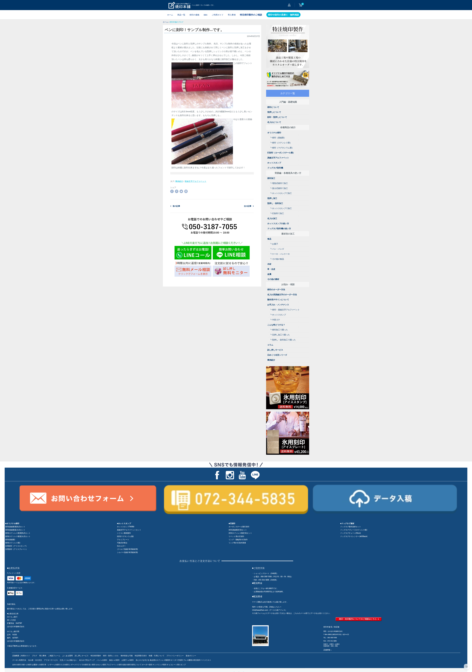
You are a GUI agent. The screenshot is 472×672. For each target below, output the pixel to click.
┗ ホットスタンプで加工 (281, 193)
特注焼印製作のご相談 (251, 14)
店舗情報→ (327, 650)
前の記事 (176, 206)
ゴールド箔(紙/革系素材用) (127, 549)
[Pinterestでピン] (176, 191)
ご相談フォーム (54, 656)
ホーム (170, 15)
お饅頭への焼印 (38, 665)
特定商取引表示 (141, 656)
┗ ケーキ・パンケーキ (280, 254)
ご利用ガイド (217, 15)
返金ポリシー (191, 656)
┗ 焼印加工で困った (279, 329)
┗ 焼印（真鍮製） (278, 137)
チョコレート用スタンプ (176, 665)
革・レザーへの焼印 (52, 665)
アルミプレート (123, 539)
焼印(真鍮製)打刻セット (238, 530)
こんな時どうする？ (276, 325)
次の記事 (247, 206)
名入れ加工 (272, 218)
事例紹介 (179, 181)
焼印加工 (271, 178)
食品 (269, 239)
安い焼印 (91, 665)
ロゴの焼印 (64, 665)
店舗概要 (15, 656)
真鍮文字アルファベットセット (129, 530)
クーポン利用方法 (19, 660)
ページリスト (206, 660)
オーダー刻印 (147, 665)
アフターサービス (51, 660)
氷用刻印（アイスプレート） (16, 549)
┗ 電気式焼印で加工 (279, 183)
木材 (269, 264)
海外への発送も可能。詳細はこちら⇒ (266, 607)
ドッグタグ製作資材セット (350, 527)
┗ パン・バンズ (277, 249)
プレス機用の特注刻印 (191, 660)
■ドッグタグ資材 (347, 523)
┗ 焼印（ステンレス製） (281, 142)
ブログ (34, 656)
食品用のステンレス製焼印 (160, 660)
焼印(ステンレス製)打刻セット (240, 533)
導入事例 (232, 15)
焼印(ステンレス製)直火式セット (17, 536)
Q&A (205, 15)
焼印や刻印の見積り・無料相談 (283, 14)
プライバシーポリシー (175, 656)
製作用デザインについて (278, 299)
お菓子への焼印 (128, 660)
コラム (270, 345)
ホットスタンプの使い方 (278, 223)
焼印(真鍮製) (10, 539)
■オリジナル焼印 (12, 523)
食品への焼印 (114, 660)
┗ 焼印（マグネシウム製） (282, 147)
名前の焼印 (126, 665)
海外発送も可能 (127, 656)
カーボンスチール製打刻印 (239, 527)
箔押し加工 (272, 198)
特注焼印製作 (96, 656)
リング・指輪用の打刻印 (238, 539)
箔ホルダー (121, 546)
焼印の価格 (194, 15)
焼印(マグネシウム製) (125, 536)
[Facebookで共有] (172, 191)
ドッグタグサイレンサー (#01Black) (353, 536)
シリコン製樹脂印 (124, 533)
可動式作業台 (122, 543)
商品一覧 (181, 15)
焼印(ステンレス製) (12, 543)
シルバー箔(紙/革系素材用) (127, 552)
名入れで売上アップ (87, 660)
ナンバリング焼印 (159, 665)
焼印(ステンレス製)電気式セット (17, 533)
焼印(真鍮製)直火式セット (15, 530)
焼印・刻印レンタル (110, 656)
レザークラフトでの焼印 (78, 665)
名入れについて (274, 122)
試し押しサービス (275, 350)
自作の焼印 (16, 665)
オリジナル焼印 (274, 132)
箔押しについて (274, 112)
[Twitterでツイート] (181, 191)
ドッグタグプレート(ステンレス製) (353, 530)
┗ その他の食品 (277, 259)
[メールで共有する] (186, 191)
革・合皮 (271, 269)
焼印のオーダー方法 (276, 289)
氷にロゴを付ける (142, 660)
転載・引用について (156, 656)
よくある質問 (67, 656)
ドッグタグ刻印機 (275, 167)
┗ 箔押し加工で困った (280, 334)
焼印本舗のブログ (176, 22)
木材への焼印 (26, 665)
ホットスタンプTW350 (125, 527)
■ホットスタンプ (124, 523)
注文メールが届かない (68, 660)
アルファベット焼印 (114, 665)
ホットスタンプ (274, 162)
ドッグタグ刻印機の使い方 (279, 228)
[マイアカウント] (289, 5)
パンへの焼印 (102, 660)
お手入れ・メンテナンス (278, 304)
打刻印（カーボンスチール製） (281, 152)
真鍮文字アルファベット (195, 181)
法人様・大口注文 (35, 660)
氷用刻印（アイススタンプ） (16, 546)
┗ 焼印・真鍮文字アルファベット (285, 309)
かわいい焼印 (101, 665)
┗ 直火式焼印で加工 (279, 188)
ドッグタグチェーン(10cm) (350, 533)
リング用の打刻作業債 (237, 543)
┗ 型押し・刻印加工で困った (283, 340)
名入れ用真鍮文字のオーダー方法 (282, 294)
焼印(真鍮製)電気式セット (15, 527)
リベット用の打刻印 (236, 536)
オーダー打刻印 (177, 660)
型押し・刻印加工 (275, 203)
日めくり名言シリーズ (277, 355)
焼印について (273, 107)
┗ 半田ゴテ (275, 319)
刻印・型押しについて (277, 117)
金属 (269, 274)
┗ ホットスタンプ (278, 314)
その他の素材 (273, 279)
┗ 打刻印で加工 (277, 213)
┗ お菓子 (274, 244)
